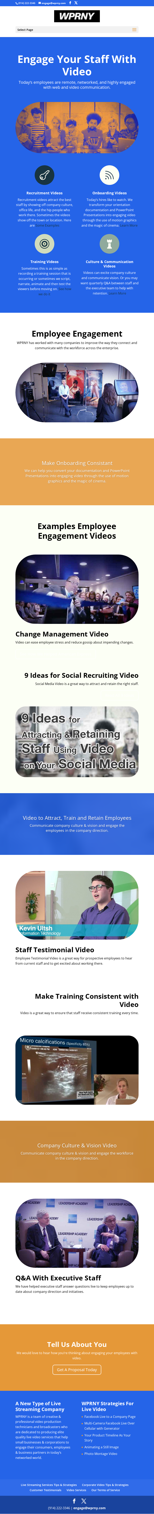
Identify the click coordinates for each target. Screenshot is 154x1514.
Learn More (129, 225)
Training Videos (44, 261)
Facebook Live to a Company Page (110, 1416)
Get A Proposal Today (77, 1369)
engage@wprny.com (89, 1508)
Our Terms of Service (105, 1490)
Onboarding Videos (109, 193)
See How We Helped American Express (55, 654)
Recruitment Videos (44, 193)
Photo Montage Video (100, 1453)
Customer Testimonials (45, 1490)
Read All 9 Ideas (119, 695)
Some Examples (47, 225)
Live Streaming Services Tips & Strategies (49, 1485)
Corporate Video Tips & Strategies (105, 1485)
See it (129, 1024)
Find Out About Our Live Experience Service (60, 1303)
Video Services (76, 1490)
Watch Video (31, 975)
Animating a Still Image (101, 1447)
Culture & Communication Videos (109, 263)
